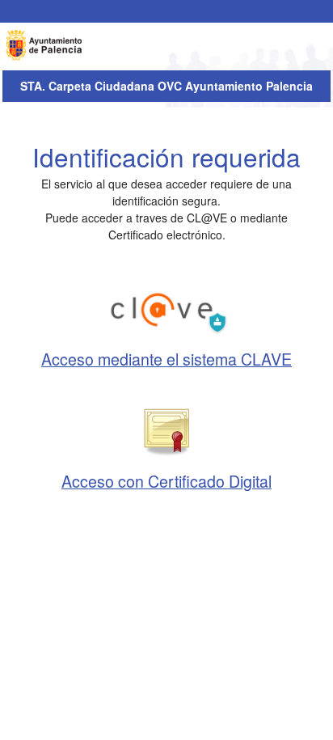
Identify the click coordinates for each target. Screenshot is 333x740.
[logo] (45, 45)
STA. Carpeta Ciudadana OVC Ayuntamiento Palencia (166, 86)
